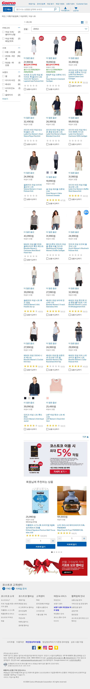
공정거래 (74, 611)
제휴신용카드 (23, 622)
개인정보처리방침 (33, 642)
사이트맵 (10, 642)
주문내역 (22, 618)
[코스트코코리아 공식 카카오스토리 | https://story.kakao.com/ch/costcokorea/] (56, 648)
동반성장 (74, 614)
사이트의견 (40, 611)
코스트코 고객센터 (12, 584)
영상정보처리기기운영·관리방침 (55, 642)
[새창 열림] (6, 665)
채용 (2, 621)
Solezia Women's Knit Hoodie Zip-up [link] (31, 305)
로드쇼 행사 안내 (60, 617)
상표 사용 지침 (77, 642)
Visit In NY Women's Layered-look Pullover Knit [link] (33, 80)
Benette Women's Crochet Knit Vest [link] (33, 360)
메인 (3, 16)
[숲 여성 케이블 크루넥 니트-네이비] (55, 172)
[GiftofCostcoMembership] (55, 574)
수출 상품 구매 (41, 614)
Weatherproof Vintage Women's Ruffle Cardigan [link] (55, 249)
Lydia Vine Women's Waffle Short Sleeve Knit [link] (78, 190)
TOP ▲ (85, 437)
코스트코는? (5, 600)
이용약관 (20, 642)
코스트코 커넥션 (7, 617)
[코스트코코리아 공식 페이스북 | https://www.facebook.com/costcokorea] (34, 648)
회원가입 (22, 600)
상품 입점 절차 (76, 607)
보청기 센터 (58, 604)
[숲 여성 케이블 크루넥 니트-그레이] (47, 172)
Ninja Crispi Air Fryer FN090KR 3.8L (70, 530)
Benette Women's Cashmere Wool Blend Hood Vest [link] (32, 250)
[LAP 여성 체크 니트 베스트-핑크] (47, 398)
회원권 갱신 (23, 604)
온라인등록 (23, 611)
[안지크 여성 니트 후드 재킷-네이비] (25, 398)
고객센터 (40, 596)
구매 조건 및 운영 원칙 (79, 604)
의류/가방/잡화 (12, 16)
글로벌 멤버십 (24, 625)
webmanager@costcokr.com (31, 660)
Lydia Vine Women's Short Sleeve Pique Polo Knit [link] (33, 135)
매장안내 (57, 600)
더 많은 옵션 (29, 58)
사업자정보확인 (75, 660)
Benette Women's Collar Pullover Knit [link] (77, 360)
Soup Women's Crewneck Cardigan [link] (55, 80)
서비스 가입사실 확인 (11, 677)
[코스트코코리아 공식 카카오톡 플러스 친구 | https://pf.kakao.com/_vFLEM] (40, 648)
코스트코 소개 (7, 596)
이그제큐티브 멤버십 (26, 607)
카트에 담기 (40, 546)
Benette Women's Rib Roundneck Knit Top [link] (54, 360)
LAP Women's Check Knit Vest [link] (55, 420)
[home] (9, 3)
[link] (34, 55)
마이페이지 (23, 614)
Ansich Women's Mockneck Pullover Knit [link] (79, 249)
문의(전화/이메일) (42, 604)
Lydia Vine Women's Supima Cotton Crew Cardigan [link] (76, 76)
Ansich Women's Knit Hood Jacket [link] (34, 420)
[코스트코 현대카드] (55, 475)
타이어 (56, 621)
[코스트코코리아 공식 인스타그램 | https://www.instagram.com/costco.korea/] (45, 648)
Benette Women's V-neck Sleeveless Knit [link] (55, 305)
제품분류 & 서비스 (7, 614)
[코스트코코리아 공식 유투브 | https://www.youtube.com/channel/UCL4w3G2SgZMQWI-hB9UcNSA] (51, 648)
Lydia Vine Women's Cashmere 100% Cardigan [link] (78, 135)
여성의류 (23, 16)
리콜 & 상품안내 (42, 607)
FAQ (37, 600)
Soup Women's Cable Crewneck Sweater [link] (54, 194)
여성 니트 (32, 16)
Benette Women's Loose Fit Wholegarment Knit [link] (78, 305)
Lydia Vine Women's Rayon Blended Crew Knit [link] (56, 135)
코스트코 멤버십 (26, 596)
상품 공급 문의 (76, 600)
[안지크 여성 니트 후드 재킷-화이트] (29, 398)
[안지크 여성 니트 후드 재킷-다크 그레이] (33, 398)
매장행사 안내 (59, 614)
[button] (56, 9)
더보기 (5, 99)
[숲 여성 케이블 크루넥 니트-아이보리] (51, 172)
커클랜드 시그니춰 (7, 610)
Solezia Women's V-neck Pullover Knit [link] (33, 190)
